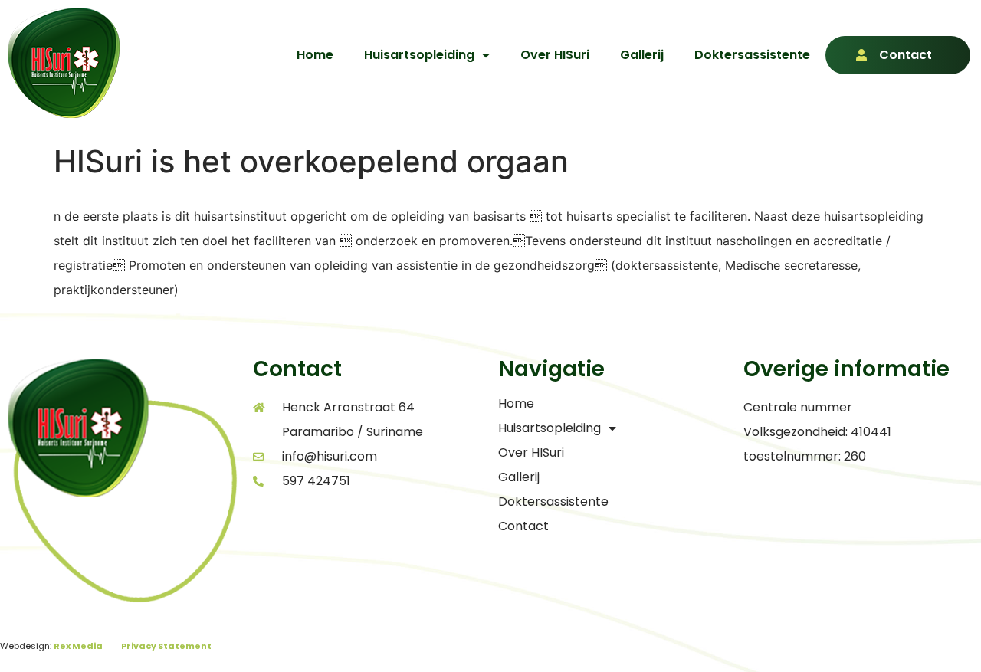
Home (315, 55)
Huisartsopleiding (419, 55)
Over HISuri (554, 55)
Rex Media (78, 646)
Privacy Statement (166, 646)
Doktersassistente (752, 55)
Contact (905, 55)
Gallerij (642, 55)
